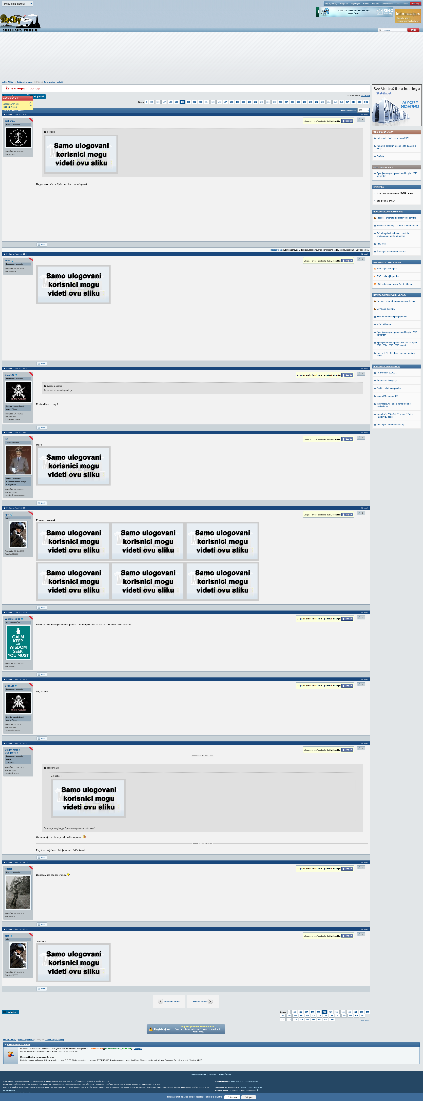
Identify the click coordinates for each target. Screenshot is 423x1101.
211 (310, 102)
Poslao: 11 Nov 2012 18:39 (16, 368)
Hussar (8, 869)
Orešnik (380, 156)
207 (286, 102)
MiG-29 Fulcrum (384, 324)
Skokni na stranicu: (348, 110)
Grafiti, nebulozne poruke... (390, 388)
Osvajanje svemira (386, 309)
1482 (366, 102)
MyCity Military (331, 4)
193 (200, 102)
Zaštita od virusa (251, 1081)
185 (151, 102)
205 (274, 102)
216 (341, 102)
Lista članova (387, 4)
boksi (8, 260)
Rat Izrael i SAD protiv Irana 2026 (393, 138)
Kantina (366, 4)
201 (249, 102)
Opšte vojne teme (24, 82)
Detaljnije (138, 1049)
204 (268, 102)
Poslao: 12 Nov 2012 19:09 (17, 929)
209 (298, 102)
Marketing (415, 4)
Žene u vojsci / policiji (53, 82)
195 (213, 102)
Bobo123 (9, 375)
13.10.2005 (365, 96)
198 (231, 102)
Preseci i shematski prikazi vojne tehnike (396, 218)
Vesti (233, 1081)
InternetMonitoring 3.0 (387, 396)
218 (353, 102)
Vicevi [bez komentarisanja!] (390, 424)
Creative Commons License (251, 1087)
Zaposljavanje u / (11, 105)
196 (219, 102)
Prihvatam (232, 1097)
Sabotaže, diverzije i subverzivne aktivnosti (397, 225)
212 (316, 102)
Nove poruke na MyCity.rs (386, 367)
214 (328, 102)
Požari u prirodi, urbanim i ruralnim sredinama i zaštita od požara (393, 234)
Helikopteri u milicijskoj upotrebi (392, 316)
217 (347, 102)
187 (164, 102)
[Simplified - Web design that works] (257, 1090)
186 (157, 102)
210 (304, 102)
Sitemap (212, 1074)
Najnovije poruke (199, 1074)
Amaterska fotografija (387, 380)
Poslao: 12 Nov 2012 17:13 (17, 862)
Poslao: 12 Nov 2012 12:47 (17, 679)
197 (225, 102)
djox (7, 514)
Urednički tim (225, 1074)
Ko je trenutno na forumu (18, 1044)
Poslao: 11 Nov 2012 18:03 (16, 254)
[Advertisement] (211, 58)
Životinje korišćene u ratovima (391, 251)
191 (188, 102)
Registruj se (355, 4)
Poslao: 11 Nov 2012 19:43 (16, 432)
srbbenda (10, 121)
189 (176, 102)
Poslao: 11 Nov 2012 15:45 (16, 114)
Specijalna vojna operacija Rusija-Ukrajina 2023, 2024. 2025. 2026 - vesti (397, 344)
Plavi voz (381, 244)
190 (182, 102)
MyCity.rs (240, 1081)
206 (280, 102)
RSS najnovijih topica (387, 268)
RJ (6, 439)
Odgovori (39, 96)
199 (237, 102)
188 (170, 102)
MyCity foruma (9, 1090)
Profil (43, 244)
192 (194, 102)
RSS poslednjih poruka (388, 276)
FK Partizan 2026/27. (387, 372)
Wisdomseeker (12, 619)
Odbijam (248, 1097)
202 (255, 102)
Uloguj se (344, 4)
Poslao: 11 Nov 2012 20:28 (16, 612)
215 (335, 102)
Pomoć (405, 4)
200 (243, 102)
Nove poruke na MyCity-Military (389, 295)
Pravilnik (375, 4)
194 (206, 102)
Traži (398, 4)
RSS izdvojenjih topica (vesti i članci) (394, 284)
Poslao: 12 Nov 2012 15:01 (17, 743)
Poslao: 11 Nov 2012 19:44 (16, 508)
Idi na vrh (365, 1020)
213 (322, 102)
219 (359, 102)
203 (261, 102)
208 (292, 102)
